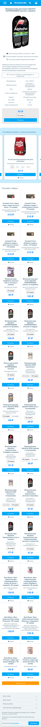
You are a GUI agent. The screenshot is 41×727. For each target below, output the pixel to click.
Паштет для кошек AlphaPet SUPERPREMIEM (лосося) (11, 366)
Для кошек (7, 700)
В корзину (20, 120)
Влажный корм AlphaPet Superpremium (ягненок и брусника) (30, 493)
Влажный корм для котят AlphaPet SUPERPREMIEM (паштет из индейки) (30, 282)
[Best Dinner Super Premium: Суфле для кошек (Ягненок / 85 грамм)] (30, 651)
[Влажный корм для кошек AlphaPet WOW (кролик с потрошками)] (30, 439)
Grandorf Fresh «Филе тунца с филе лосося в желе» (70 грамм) (10, 205)
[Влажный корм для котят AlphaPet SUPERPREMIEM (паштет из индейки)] (30, 272)
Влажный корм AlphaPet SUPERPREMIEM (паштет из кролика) (11, 324)
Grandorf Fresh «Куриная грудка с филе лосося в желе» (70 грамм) (11, 244)
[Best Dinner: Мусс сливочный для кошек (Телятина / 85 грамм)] (10, 610)
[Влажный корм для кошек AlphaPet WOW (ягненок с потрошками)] (10, 483)
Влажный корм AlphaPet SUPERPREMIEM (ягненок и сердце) (30, 324)
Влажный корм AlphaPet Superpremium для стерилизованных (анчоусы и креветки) (30, 537)
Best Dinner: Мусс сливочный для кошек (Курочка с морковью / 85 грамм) (30, 620)
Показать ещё (20, 683)
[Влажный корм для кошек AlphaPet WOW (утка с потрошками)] (30, 397)
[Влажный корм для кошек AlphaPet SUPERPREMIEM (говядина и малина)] (10, 439)
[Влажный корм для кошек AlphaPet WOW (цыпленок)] (30, 356)
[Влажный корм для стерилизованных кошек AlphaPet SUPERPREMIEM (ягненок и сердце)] (30, 314)
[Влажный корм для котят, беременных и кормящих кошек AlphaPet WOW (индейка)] (10, 397)
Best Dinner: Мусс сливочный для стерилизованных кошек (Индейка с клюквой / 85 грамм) (30, 581)
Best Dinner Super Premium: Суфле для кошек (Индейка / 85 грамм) (11, 661)
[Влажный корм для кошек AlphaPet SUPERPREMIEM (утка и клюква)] (10, 526)
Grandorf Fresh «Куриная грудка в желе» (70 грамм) (30, 243)
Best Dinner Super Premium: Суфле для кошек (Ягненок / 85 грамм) (30, 661)
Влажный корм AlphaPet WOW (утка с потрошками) (30, 406)
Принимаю (33, 723)
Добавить (20, 174)
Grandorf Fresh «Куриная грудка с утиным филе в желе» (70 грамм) (30, 206)
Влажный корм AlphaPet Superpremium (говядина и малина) (11, 449)
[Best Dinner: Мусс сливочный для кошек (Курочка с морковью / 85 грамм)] (30, 610)
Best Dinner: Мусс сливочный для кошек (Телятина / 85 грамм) (10, 619)
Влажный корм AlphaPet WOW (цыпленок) (30, 365)
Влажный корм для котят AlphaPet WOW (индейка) (11, 406)
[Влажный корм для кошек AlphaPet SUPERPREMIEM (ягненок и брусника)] (30, 483)
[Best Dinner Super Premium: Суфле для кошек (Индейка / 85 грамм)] (10, 651)
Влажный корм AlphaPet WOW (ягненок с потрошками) (11, 493)
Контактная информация (12, 708)
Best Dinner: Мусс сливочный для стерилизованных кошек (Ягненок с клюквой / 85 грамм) (11, 581)
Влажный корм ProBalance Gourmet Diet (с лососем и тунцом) (10, 282)
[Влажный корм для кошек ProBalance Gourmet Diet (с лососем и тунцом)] (10, 272)
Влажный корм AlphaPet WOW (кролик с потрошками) (30, 448)
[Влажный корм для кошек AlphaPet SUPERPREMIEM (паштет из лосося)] (10, 356)
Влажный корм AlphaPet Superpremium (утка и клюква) (11, 536)
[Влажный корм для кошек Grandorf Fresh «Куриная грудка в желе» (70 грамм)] (30, 234)
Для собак (6, 696)
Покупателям (8, 704)
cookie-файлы (15, 723)
